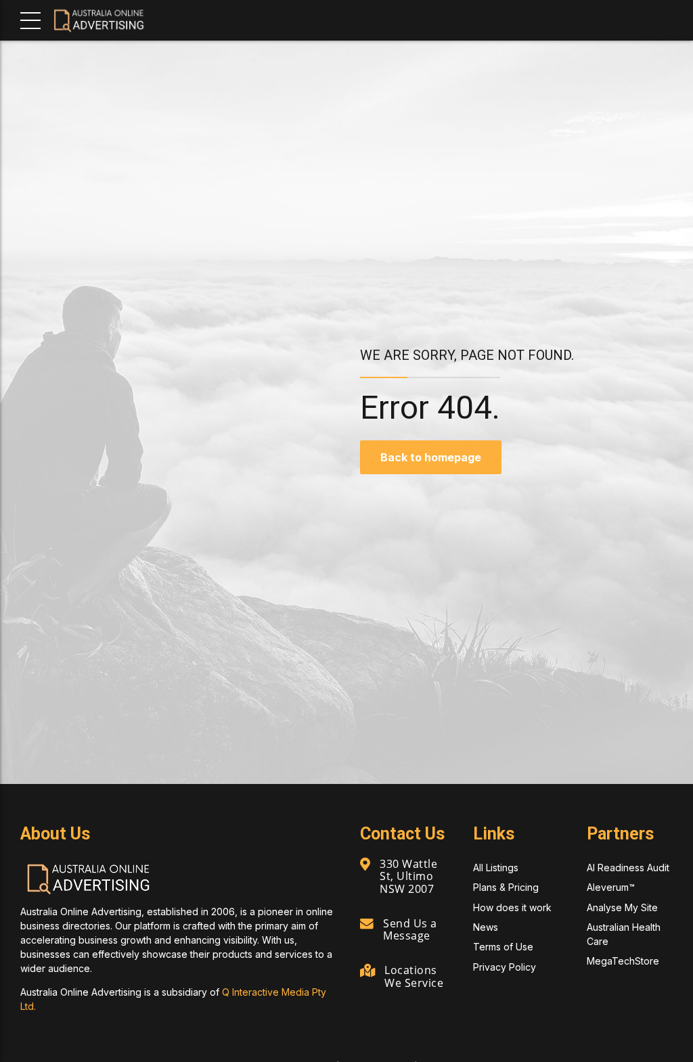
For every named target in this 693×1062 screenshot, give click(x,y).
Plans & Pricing (506, 887)
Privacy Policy (504, 967)
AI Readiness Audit (628, 867)
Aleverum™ (611, 887)
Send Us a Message (410, 929)
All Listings (495, 867)
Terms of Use (503, 946)
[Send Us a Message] (367, 924)
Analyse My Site (622, 907)
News (485, 927)
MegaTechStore (623, 961)
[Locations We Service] (367, 971)
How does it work (512, 907)
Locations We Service (413, 976)
